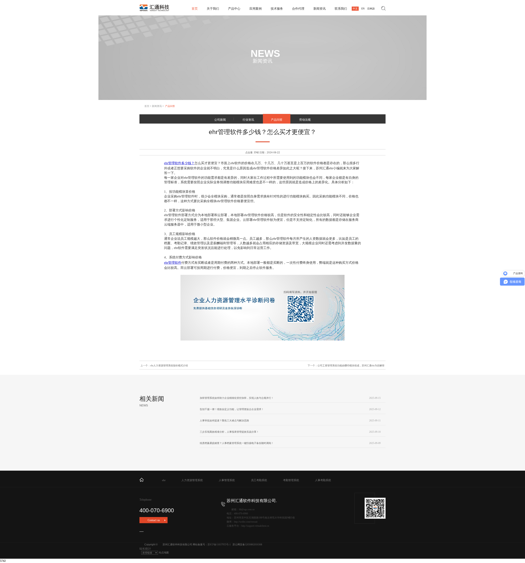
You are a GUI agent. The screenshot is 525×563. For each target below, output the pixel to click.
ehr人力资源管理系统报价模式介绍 (169, 365)
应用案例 (255, 8)
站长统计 (145, 548)
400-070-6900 (156, 510)
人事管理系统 (227, 480)
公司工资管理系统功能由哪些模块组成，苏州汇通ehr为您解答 (351, 365)
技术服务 (277, 8)
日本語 (371, 8)
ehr (163, 480)
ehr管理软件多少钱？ (179, 163)
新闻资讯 (319, 8)
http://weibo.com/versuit (245, 521)
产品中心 (234, 8)
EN (363, 8)
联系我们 (341, 8)
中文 (355, 8)
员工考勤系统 (259, 480)
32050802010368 (253, 544)
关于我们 (213, 8)
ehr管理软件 (172, 262)
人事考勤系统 (323, 480)
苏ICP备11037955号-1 (219, 544)
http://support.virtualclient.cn (255, 525)
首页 (195, 8)
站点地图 (164, 552)
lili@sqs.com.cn (247, 509)
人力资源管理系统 (192, 480)
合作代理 (298, 8)
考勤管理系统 (291, 480)
